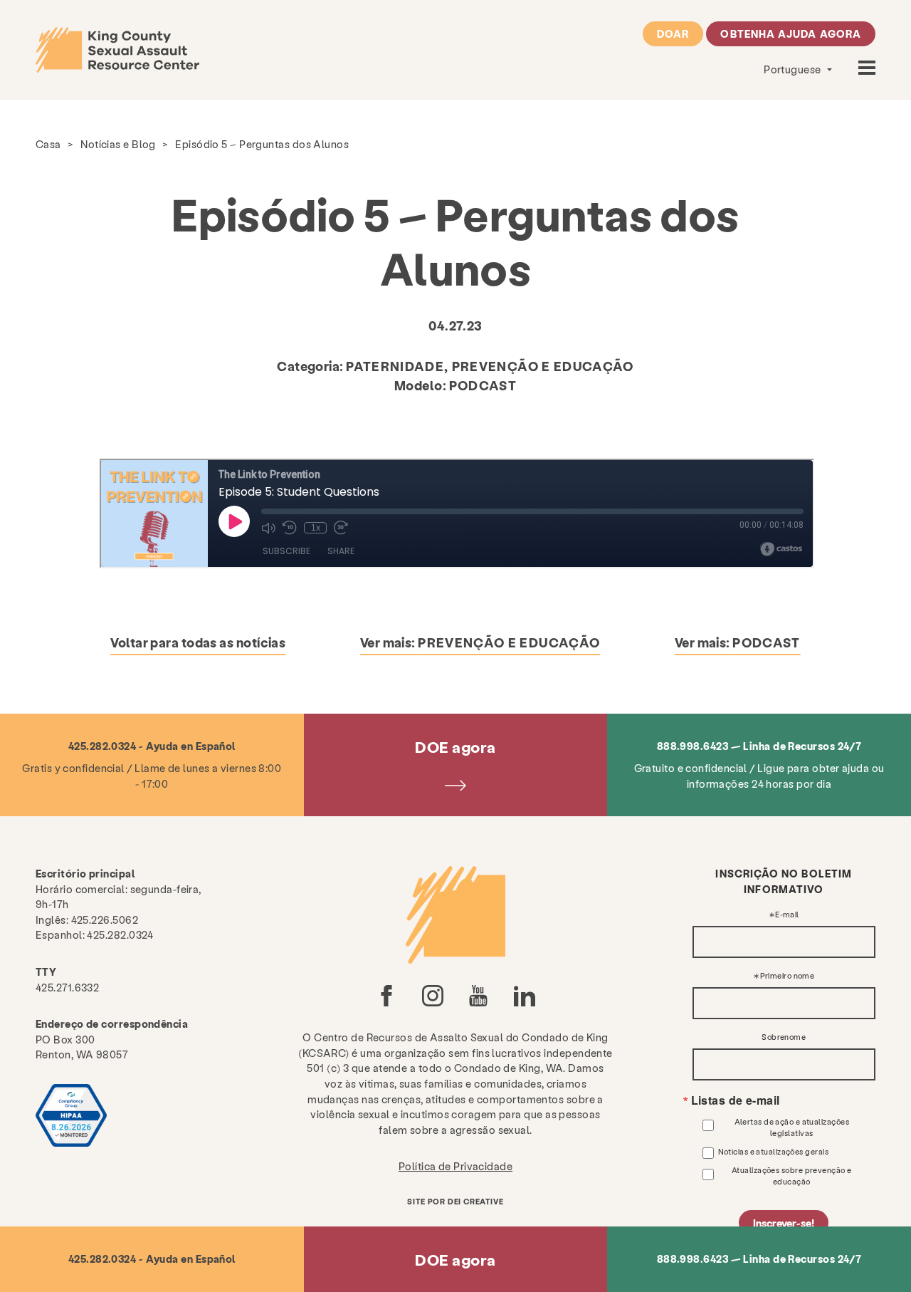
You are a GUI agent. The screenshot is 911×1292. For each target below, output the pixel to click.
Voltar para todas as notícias (197, 642)
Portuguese (793, 69)
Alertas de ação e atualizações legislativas (792, 1127)
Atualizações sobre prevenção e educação (792, 1175)
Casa (48, 143)
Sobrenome (784, 1037)
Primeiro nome (787, 976)
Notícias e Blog (118, 143)
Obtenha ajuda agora (790, 33)
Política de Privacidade (455, 1166)
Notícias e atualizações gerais (773, 1151)
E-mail (787, 915)
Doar (673, 33)
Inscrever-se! (783, 1223)
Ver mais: (480, 642)
